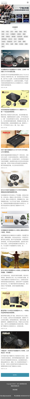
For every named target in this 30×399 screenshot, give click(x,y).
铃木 (15, 39)
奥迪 (20, 31)
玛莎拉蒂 (19, 36)
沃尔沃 (10, 39)
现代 (25, 31)
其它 (3, 46)
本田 (3, 31)
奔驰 (16, 31)
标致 (3, 36)
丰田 (7, 31)
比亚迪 (21, 44)
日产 (15, 41)
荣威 (16, 44)
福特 (24, 41)
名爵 (12, 44)
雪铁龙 (8, 36)
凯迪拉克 (9, 41)
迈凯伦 (19, 34)
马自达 (3, 41)
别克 (3, 34)
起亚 (3, 44)
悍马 (7, 44)
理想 (24, 34)
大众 (7, 34)
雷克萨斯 (20, 39)
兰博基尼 (13, 34)
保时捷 (13, 36)
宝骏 (26, 44)
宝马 (12, 31)
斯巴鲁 (26, 36)
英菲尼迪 (4, 39)
